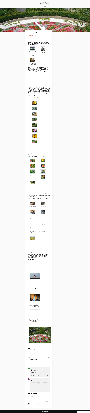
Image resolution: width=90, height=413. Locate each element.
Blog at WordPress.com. (45, 411)
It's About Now (45, 2)
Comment (47, 401)
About (45, 6)
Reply (48, 375)
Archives (55, 34)
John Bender (36, 35)
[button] (32, 51)
